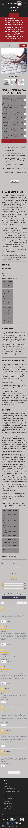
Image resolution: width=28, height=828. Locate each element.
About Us (5, 794)
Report (9, 621)
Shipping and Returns (9, 789)
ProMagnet (7, 817)
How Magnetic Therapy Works (11, 791)
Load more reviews (14, 772)
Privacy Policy (6, 786)
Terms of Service (7, 804)
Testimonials (6, 801)
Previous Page (15, 181)
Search (24, 45)
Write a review (14, 597)
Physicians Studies (8, 806)
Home (14, 14)
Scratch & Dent (7, 809)
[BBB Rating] (14, 821)
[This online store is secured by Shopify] (6, 821)
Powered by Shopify (14, 817)
